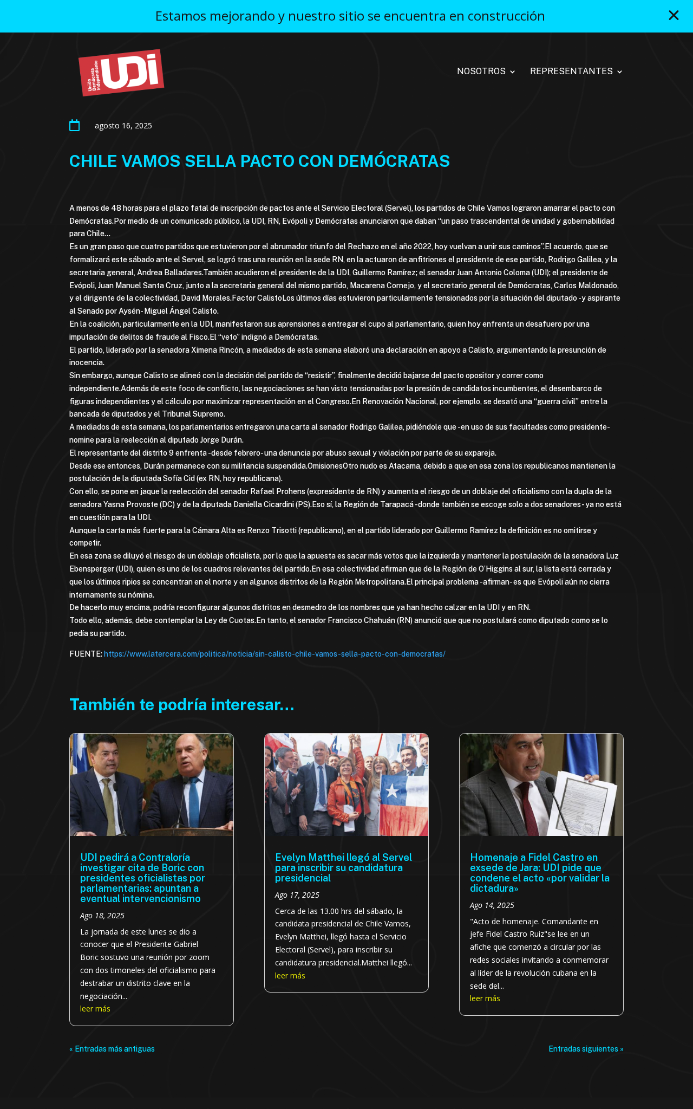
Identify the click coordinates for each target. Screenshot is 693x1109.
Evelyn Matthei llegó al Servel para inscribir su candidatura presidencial (343, 868)
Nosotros (481, 72)
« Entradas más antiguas (112, 1049)
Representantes (571, 72)
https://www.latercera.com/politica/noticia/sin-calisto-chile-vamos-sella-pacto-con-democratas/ (275, 654)
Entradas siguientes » (586, 1049)
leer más (95, 1008)
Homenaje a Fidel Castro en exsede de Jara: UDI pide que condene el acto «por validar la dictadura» (540, 873)
